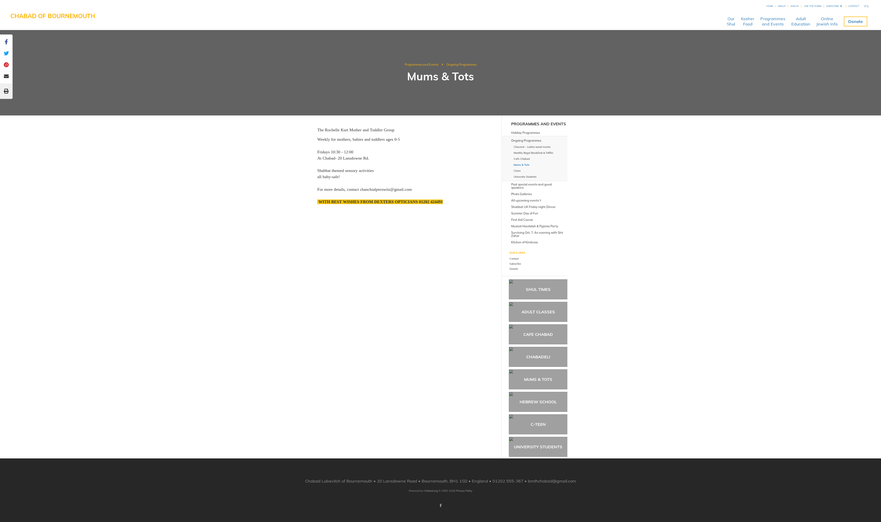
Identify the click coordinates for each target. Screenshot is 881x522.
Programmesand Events (772, 21)
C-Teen (538, 424)
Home (769, 6)
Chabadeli (538, 356)
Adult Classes (538, 311)
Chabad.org (431, 490)
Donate (855, 21)
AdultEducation (800, 21)
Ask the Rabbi (813, 6)
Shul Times (538, 289)
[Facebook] (440, 505)
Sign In (794, 6)
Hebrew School (538, 401)
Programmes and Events (421, 64)
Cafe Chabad (538, 334)
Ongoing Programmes (461, 64)
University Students (538, 446)
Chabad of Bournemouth (52, 16)
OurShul (731, 21)
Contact (853, 6)
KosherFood (747, 21)
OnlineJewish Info (827, 21)
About (782, 6)
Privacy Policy (464, 490)
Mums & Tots (538, 379)
